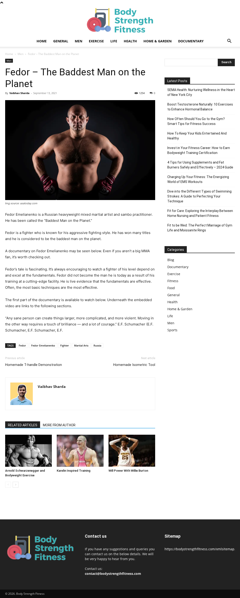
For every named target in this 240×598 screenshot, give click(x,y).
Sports (172, 330)
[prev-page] (8, 485)
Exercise (96, 41)
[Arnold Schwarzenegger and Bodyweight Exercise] (28, 451)
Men (78, 41)
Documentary (191, 41)
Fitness (172, 281)
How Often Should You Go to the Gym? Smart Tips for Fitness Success (196, 121)
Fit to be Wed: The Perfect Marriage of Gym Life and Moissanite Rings (199, 227)
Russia (97, 345)
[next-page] (16, 485)
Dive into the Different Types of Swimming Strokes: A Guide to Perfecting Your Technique (199, 196)
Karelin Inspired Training (73, 470)
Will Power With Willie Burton (128, 470)
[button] (229, 41)
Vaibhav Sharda (19, 93)
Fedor (22, 345)
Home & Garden (157, 41)
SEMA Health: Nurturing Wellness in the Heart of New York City (201, 92)
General (60, 41)
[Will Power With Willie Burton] (132, 451)
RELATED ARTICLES (22, 425)
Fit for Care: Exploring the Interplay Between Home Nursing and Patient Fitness (200, 213)
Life (113, 41)
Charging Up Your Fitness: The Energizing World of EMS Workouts (198, 179)
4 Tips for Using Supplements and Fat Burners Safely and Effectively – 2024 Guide (200, 164)
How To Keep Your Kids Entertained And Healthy (197, 135)
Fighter (64, 345)
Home (42, 41)
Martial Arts (81, 345)
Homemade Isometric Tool (134, 365)
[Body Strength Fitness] (120, 20)
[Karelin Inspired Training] (80, 451)
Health (130, 41)
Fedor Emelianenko (43, 345)
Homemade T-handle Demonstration (33, 365)
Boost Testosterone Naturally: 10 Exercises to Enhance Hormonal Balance (200, 106)
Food (171, 288)
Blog (170, 260)
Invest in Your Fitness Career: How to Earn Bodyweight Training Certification (198, 150)
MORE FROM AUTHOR (59, 425)
